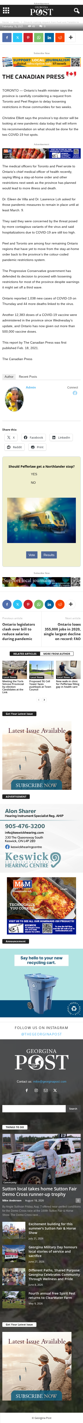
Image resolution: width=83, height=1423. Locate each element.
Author (9, 376)
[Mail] (46, 1091)
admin (31, 387)
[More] (71, 37)
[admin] (14, 399)
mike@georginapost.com (49, 1081)
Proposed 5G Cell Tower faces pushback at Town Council (40, 685)
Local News (9, 677)
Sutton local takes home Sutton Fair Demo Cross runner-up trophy (39, 1191)
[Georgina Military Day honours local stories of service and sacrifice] (13, 1253)
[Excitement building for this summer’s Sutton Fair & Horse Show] (13, 1230)
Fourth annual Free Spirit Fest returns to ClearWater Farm (52, 1295)
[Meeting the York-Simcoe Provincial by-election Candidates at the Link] (14, 670)
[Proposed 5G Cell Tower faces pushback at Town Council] (41, 670)
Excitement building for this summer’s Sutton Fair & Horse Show (52, 1228)
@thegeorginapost (41, 1034)
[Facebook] (7, 37)
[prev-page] (38, 700)
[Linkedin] (49, 37)
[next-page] (44, 700)
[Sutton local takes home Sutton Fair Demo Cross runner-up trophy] (41, 1159)
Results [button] (49, 555)
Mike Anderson (11, 1200)
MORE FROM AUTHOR (56, 653)
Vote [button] (32, 555)
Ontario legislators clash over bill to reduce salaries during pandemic (18, 631)
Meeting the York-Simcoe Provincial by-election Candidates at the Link (13, 686)
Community (9, 1182)
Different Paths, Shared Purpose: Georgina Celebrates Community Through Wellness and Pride (54, 1274)
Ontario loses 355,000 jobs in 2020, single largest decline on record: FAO (62, 631)
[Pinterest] (28, 37)
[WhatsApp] (38, 37)
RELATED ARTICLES (24, 653)
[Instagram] (37, 1091)
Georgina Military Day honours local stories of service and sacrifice (53, 1251)
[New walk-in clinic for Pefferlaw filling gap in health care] (68, 670)
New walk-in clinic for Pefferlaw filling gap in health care (67, 683)
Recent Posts (28, 376)
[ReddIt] (60, 37)
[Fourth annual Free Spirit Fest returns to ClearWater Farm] (13, 1299)
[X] (17, 37)
